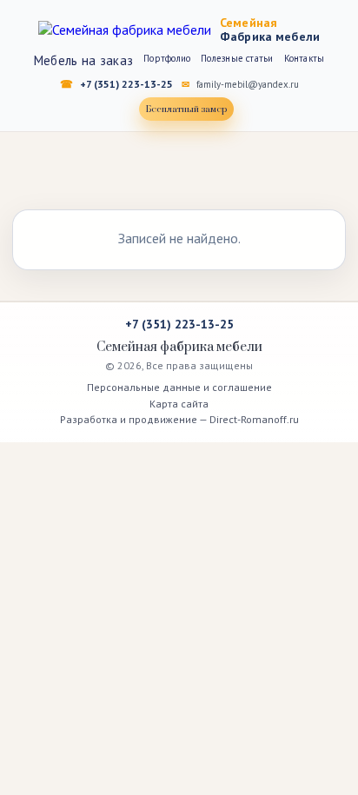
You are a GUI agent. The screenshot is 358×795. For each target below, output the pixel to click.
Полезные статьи (237, 58)
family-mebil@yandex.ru (247, 84)
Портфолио (166, 58)
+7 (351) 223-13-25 (126, 83)
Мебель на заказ (84, 60)
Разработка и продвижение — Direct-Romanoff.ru (179, 419)
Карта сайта (179, 403)
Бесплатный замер (186, 109)
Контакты (304, 58)
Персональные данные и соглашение (179, 387)
